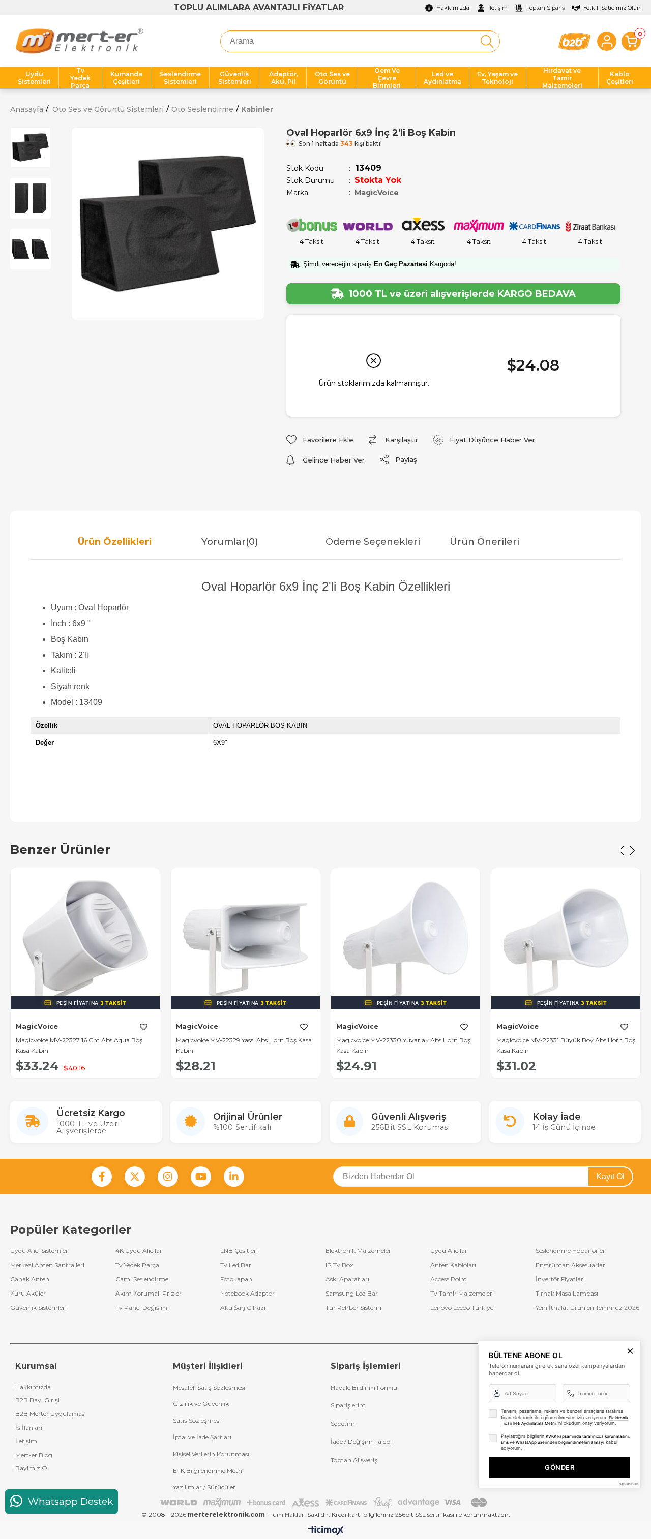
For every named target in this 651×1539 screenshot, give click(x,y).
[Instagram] (168, 1176)
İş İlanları (28, 1427)
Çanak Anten (29, 1279)
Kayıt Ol (610, 1176)
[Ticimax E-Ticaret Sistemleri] (326, 1531)
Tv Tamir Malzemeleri (462, 1293)
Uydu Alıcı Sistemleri (40, 1251)
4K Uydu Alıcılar (138, 1251)
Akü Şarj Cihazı (242, 1308)
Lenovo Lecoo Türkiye (461, 1308)
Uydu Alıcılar (448, 1251)
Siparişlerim (348, 1405)
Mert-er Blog (33, 1455)
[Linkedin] (234, 1176)
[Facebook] (102, 1176)
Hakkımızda (33, 1387)
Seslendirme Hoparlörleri (571, 1251)
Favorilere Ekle (143, 1027)
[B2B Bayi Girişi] (574, 41)
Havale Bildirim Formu (364, 1387)
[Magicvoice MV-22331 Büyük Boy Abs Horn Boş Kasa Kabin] (565, 942)
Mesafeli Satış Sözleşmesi (209, 1387)
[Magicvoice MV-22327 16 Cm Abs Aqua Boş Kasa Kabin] (85, 942)
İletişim (26, 1441)
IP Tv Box (339, 1265)
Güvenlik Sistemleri (38, 1308)
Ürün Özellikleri (115, 541)
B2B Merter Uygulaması (50, 1414)
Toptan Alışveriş (354, 1460)
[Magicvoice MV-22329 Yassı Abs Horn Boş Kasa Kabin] (245, 942)
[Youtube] (201, 1176)
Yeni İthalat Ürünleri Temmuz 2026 (587, 1308)
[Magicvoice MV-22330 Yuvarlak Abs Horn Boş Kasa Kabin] (405, 942)
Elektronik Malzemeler (358, 1251)
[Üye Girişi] (606, 41)
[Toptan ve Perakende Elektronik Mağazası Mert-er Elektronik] (79, 41)
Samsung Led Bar (352, 1293)
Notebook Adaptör (247, 1293)
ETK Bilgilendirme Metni (208, 1470)
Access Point (448, 1279)
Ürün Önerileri (484, 541)
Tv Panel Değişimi (142, 1308)
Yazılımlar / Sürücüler (204, 1487)
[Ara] (487, 41)
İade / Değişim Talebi (361, 1441)
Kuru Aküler (28, 1293)
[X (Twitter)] (135, 1176)
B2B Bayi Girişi (37, 1400)
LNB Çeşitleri (239, 1251)
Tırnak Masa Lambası (567, 1293)
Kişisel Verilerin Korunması (211, 1454)
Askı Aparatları (347, 1279)
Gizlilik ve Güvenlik (201, 1403)
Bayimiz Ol (32, 1468)
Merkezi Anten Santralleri (47, 1265)
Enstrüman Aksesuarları (571, 1265)
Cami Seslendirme (141, 1279)
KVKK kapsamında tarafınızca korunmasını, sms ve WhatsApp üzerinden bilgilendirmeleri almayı (565, 1439)
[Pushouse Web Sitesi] (628, 1484)
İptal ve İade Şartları (202, 1437)
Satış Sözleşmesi (197, 1420)
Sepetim (343, 1423)
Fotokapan (236, 1279)
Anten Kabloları (453, 1265)
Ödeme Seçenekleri (373, 541)
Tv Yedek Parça (137, 1265)
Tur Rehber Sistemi (353, 1308)
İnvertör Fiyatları (560, 1279)
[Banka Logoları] (325, 1503)
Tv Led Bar (235, 1265)
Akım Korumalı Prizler (148, 1293)
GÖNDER (559, 1467)
